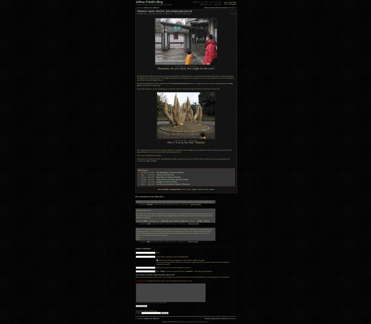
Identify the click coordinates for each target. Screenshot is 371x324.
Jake (148, 242)
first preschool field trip (180, 83)
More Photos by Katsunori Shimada (169, 177)
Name (158, 253)
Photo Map (232, 2)
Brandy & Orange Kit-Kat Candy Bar (221, 8)
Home (226, 2)
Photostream (232, 4)
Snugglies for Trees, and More (167, 182)
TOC (225, 4)
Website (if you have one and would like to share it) (173, 268)
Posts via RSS (181, 322)
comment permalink (195, 204)
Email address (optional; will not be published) (172, 257)
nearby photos (192, 66)
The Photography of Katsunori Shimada (170, 172)
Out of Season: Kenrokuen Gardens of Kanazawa (173, 184)
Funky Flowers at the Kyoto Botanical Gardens (172, 179)
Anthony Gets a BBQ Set (147, 8)
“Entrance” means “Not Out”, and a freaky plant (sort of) (164, 11)
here (148, 161)
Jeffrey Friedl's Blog (149, 2)
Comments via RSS (202, 189)
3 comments (232, 13)
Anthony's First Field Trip (165, 175)
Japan (194, 189)
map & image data (180, 66)
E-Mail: (138, 313)
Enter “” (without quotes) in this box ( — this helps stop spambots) (184, 271)
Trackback (212, 189)
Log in (206, 322)
